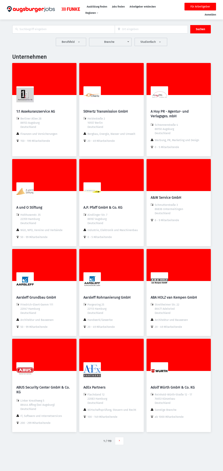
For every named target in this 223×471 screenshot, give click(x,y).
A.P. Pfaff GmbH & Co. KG (102, 207)
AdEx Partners (94, 387)
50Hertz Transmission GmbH (105, 111)
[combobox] (63, 29)
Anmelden (210, 14)
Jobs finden (118, 6)
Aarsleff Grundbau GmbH (36, 297)
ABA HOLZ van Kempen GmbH (174, 297)
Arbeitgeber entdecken (143, 6)
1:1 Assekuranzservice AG (35, 111)
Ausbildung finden (97, 6)
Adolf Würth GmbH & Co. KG (173, 387)
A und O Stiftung (29, 207)
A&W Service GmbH (166, 197)
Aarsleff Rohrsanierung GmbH (107, 297)
